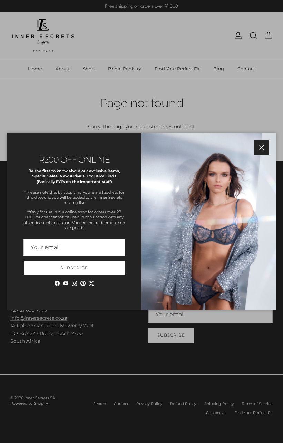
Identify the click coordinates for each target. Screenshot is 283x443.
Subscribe (74, 267)
